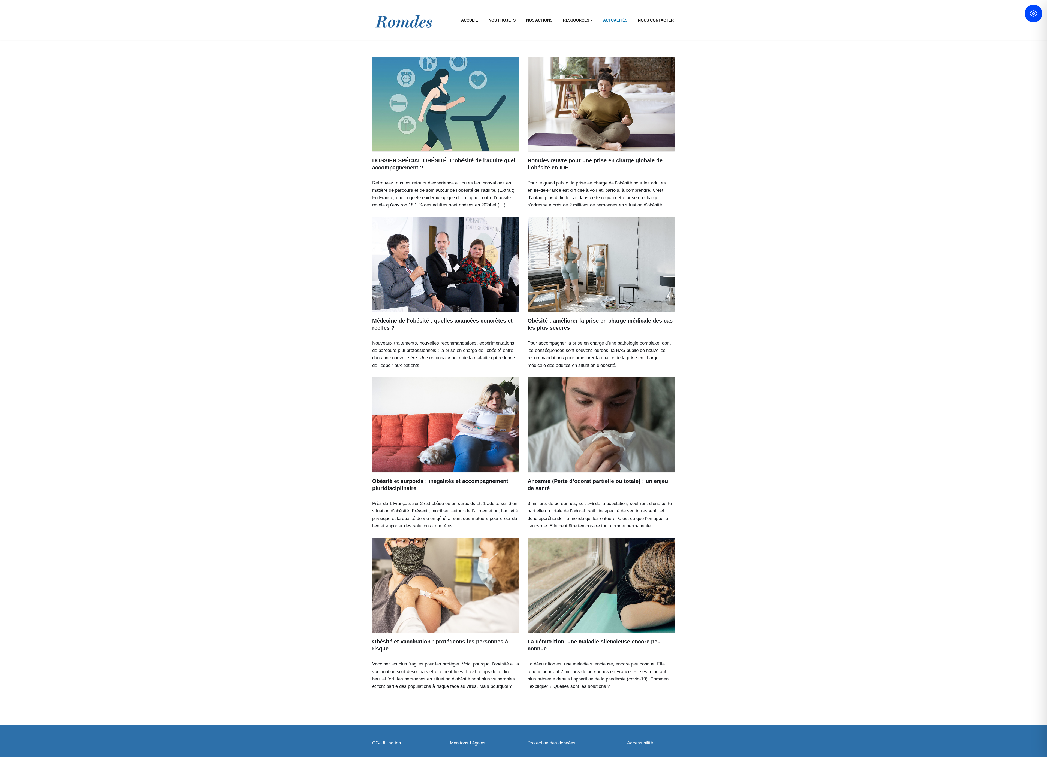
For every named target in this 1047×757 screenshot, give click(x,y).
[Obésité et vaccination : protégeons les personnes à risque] (445, 585)
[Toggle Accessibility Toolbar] (1033, 13)
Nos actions (539, 20)
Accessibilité (640, 743)
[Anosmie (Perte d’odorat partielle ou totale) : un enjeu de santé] (601, 424)
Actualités (615, 20)
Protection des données (552, 743)
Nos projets (502, 20)
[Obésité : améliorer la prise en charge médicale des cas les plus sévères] (601, 264)
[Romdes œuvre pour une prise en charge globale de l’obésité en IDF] (601, 104)
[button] (591, 20)
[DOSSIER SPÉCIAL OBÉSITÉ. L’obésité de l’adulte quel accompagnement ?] (445, 104)
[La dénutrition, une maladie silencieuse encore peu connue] (601, 585)
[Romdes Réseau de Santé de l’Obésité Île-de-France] (403, 22)
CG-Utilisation (386, 743)
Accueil (469, 20)
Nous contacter (656, 20)
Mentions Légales (468, 743)
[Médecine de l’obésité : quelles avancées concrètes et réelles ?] (445, 264)
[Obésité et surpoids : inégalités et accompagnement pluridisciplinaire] (445, 424)
